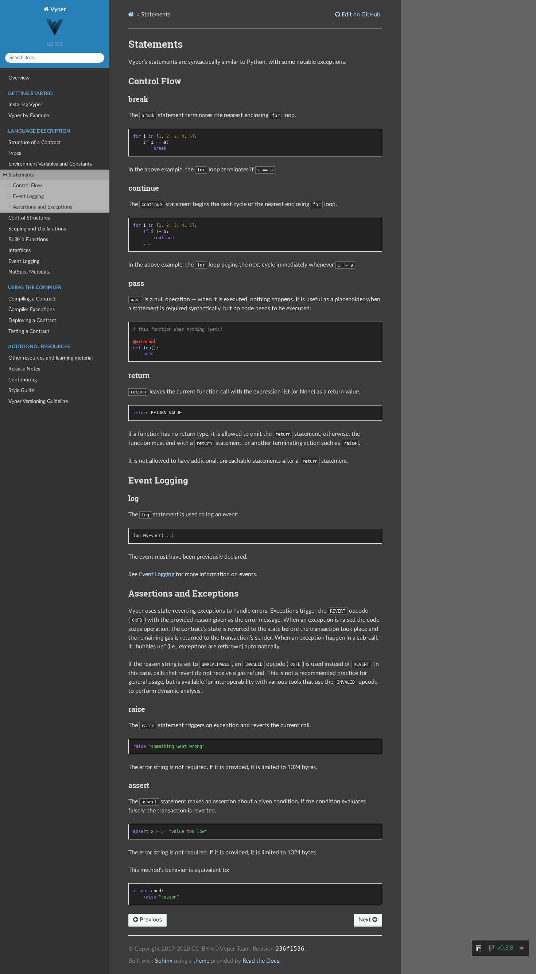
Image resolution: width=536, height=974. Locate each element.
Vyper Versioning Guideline (38, 401)
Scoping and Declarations (37, 229)
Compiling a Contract (32, 299)
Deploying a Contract (32, 320)
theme (201, 961)
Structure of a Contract (34, 142)
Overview (19, 78)
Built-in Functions (28, 239)
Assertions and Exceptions (42, 207)
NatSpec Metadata (29, 272)
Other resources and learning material (50, 358)
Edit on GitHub (360, 15)
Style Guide (21, 390)
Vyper (57, 9)
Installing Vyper (25, 104)
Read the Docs (260, 961)
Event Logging (28, 196)
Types (14, 153)
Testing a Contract (28, 331)
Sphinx (163, 961)
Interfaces (19, 250)
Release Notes (24, 369)
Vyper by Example (28, 115)
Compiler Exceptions (31, 309)
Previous (150, 920)
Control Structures (29, 218)
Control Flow (27, 185)
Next (365, 920)
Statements (21, 175)
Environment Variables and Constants (50, 164)
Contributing (22, 380)
